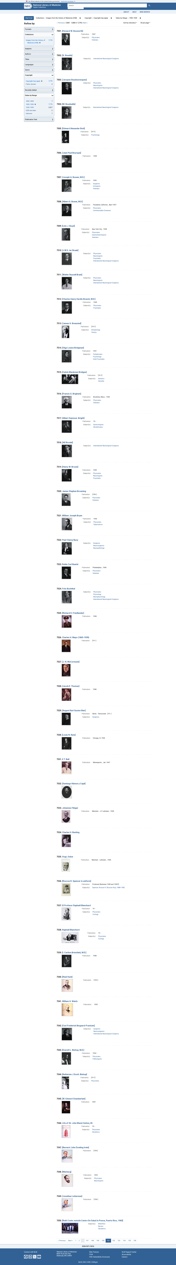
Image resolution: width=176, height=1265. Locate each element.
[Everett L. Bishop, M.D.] (73, 1050)
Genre (27, 70)
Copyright (28, 75)
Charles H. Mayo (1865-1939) (75, 637)
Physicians (96, 37)
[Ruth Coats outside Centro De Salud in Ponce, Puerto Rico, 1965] (92, 1220)
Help (134, 12)
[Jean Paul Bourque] (71, 153)
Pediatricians (97, 354)
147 (87, 1241)
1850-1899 (30, 101)
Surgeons (96, 184)
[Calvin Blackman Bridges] (74, 372)
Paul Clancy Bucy (70, 540)
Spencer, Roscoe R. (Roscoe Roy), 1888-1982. (108, 887)
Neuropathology (98, 548)
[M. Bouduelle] (68, 104)
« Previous (60, 23)
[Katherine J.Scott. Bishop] (74, 1074)
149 (97, 1241)
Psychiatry (97, 258)
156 (134, 1241)
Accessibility (126, 1254)
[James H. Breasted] (71, 323)
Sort (129, 23)
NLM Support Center (129, 1252)
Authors (28, 54)
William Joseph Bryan (72, 515)
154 (124, 1241)
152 (113, 1241)
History (94, 332)
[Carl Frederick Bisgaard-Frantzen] (78, 1025)
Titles (27, 59)
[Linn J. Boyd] (68, 226)
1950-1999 (30, 107)
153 (119, 1241)
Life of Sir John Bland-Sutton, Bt (77, 1123)
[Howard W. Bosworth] (72, 31)
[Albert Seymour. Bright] (73, 418)
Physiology (97, 594)
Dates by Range (31, 95)
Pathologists (97, 1059)
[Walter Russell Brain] (72, 274)
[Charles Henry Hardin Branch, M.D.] (78, 299)
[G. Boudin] (67, 55)
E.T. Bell (65, 759)
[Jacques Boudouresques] (74, 80)
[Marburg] (66, 1172)
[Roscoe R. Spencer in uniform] (76, 881)
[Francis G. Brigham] (71, 394)
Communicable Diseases (102, 210)
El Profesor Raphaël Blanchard (76, 905)
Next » (85, 23)
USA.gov (95, 1262)
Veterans (95, 40)
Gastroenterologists (99, 235)
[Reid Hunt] (67, 977)
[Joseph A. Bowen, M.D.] (73, 177)
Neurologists (97, 85)
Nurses (100, 1226)
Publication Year (31, 119)
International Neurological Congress (106, 59)
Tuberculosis (98, 524)
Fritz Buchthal (68, 588)
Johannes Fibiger (70, 808)
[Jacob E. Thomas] (70, 686)
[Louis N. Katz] (69, 735)
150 (103, 1241)
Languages (29, 65)
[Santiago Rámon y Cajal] (73, 783)
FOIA (91, 1254)
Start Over (28, 18)
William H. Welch (70, 1001)
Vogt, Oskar (67, 856)
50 (144, 23)
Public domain (31, 84)
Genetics (101, 379)
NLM (80, 1262)
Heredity (101, 381)
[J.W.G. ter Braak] (70, 250)
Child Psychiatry (98, 359)
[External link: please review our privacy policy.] (26, 1256)
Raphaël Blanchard (71, 930)
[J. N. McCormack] (70, 662)
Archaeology (95, 330)
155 (129, 1241)
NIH (84, 1262)
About (126, 12)
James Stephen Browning (74, 491)
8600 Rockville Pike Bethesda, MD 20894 (64, 1255)
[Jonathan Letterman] (72, 1196)
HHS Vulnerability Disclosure (99, 1257)
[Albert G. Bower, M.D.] (72, 201)
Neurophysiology (99, 597)
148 (92, 1241)
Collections (29, 34)
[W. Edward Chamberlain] (73, 1098)
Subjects (28, 49)
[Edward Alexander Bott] (73, 128)
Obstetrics (96, 1132)
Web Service (145, 12)
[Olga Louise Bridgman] (73, 348)
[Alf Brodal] (67, 442)
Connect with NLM (30, 1252)
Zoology (95, 914)
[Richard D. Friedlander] (73, 613)
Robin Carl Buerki (70, 564)
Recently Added (31, 90)
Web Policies (94, 1252)
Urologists (96, 186)
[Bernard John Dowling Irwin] (75, 1147)
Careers (124, 1257)
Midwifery (101, 1224)
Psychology (95, 135)
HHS (88, 1262)
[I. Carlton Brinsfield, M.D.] (74, 952)
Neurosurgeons (98, 546)
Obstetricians (98, 427)
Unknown (29, 113)
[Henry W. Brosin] (70, 467)
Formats (28, 29)
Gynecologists (98, 425)
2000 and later (31, 110)
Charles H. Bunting (70, 832)
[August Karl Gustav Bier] (74, 710)
